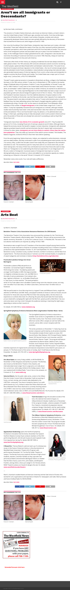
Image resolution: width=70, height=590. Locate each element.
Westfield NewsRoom (9, 20)
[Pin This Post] (40, 166)
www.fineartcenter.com (48, 428)
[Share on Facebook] (20, 166)
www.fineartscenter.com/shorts (33, 393)
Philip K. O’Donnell (51, 176)
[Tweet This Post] (30, 166)
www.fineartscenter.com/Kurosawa (50, 411)
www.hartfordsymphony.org (13, 442)
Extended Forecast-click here (15, 567)
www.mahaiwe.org (28, 307)
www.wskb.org (21, 372)
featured (16, 162)
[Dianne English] (35, 200)
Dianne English (29, 202)
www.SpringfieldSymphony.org (39, 352)
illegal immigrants (28, 105)
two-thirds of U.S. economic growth (32, 122)
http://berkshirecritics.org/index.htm (46, 256)
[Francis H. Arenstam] (13, 200)
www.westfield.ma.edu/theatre (15, 467)
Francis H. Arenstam (9, 202)
